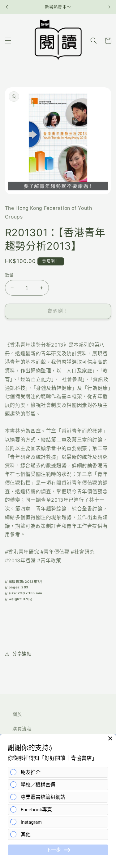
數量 (9, 275)
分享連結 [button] (22, 653)
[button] (8, 41)
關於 (17, 714)
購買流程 (22, 729)
